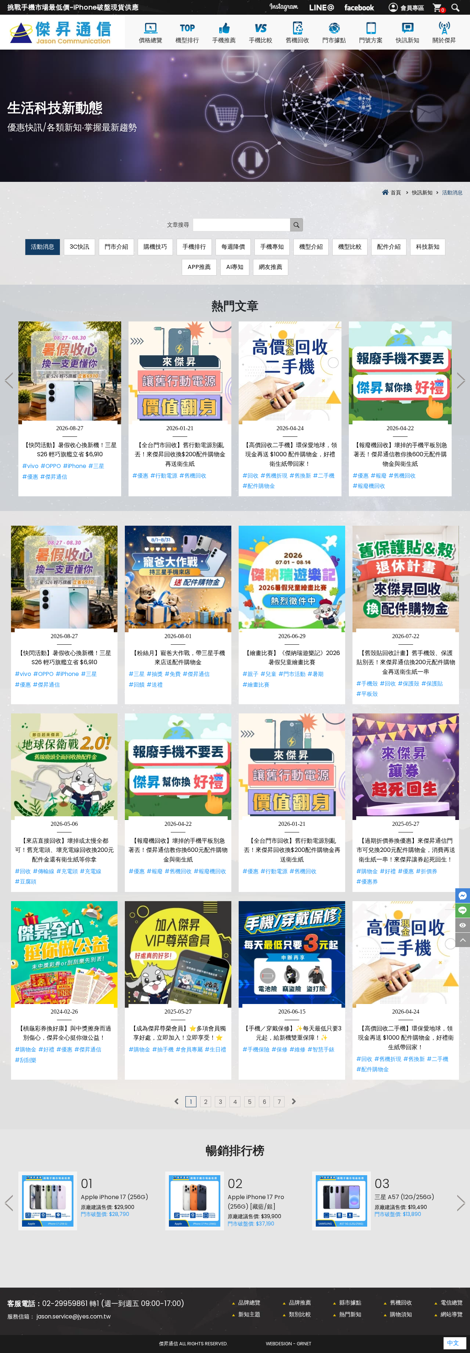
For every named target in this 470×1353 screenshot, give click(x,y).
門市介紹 (116, 246)
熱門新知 (350, 1314)
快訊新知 (407, 40)
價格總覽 (150, 40)
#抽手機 (163, 1049)
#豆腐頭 (25, 881)
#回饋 (137, 684)
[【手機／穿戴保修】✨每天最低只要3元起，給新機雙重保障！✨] (292, 954)
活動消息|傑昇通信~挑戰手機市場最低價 (73, 41)
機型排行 (187, 40)
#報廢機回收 (368, 486)
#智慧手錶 (321, 1049)
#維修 (297, 1049)
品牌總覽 (249, 1302)
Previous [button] (9, 380)
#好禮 (388, 871)
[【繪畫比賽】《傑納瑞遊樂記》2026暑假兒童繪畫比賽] (292, 579)
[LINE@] (322, 7)
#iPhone (74, 466)
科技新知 (428, 246)
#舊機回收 (192, 475)
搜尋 (455, 7)
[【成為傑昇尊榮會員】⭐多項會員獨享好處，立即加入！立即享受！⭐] (178, 954)
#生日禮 (215, 1049)
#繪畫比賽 (256, 684)
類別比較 (300, 1314)
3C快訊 (79, 246)
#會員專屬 (189, 1049)
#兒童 (268, 674)
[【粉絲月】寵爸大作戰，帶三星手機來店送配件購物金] (178, 579)
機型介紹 (311, 246)
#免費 (172, 674)
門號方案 (371, 40)
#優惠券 (367, 881)
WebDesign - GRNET (288, 1344)
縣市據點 (350, 1302)
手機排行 (194, 246)
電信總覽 (452, 1302)
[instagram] (284, 7)
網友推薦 (270, 267)
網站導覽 (452, 1314)
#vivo (30, 466)
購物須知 (401, 1314)
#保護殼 (408, 683)
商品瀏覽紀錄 (463, 925)
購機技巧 (155, 246)
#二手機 (324, 475)
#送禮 (155, 684)
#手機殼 (367, 683)
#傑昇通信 (53, 477)
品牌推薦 (300, 1302)
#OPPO (50, 466)
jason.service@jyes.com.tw (74, 1316)
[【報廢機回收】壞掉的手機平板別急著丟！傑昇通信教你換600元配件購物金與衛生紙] (400, 372)
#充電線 (90, 871)
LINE (463, 910)
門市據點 (334, 40)
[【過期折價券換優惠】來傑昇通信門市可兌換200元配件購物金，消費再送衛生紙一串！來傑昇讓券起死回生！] (405, 766)
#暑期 (315, 674)
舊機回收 (297, 40)
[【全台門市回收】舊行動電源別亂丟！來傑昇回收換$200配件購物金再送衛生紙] (180, 372)
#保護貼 (432, 683)
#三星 (96, 466)
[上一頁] (176, 1101)
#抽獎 (155, 674)
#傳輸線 (43, 871)
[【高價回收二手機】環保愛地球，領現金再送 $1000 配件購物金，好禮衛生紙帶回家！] (290, 372)
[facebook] (359, 7)
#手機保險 (256, 1049)
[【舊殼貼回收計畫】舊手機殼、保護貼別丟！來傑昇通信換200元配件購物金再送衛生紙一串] (405, 579)
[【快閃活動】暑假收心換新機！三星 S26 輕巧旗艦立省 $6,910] (69, 372)
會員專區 (412, 8)
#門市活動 (292, 674)
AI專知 (234, 267)
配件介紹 (389, 246)
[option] (70, 408)
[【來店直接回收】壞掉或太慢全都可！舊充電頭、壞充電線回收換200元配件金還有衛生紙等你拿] (64, 766)
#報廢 (378, 475)
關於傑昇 (444, 40)
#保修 (279, 1049)
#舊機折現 (274, 475)
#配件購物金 (258, 486)
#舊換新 (300, 475)
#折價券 (426, 871)
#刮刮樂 (25, 1060)
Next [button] (460, 380)
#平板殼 (367, 694)
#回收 (250, 475)
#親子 (250, 674)
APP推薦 (199, 267)
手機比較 (260, 40)
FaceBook (463, 896)
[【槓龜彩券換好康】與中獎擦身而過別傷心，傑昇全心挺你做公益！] (64, 954)
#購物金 (367, 871)
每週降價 (233, 246)
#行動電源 (163, 475)
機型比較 (350, 246)
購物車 (442, 10)
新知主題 (249, 1314)
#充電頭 (67, 871)
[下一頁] (293, 1101)
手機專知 (272, 246)
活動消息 (42, 246)
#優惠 (30, 477)
